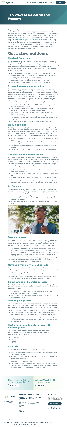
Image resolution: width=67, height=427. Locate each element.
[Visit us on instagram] (54, 408)
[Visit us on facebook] (51, 408)
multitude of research (34, 65)
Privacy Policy (7, 419)
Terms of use (18, 419)
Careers (38, 400)
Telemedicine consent (26, 419)
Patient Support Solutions (21, 410)
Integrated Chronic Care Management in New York (26, 422)
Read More (41, 385)
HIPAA (12, 419)
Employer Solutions (21, 406)
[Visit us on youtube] (56, 408)
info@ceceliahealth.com (9, 407)
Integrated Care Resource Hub (46, 422)
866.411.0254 (7, 404)
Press (37, 402)
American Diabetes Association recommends (27, 39)
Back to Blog (13, 385)
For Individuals (31, 403)
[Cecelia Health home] (7, 2)
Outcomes (30, 401)
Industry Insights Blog (31, 398)
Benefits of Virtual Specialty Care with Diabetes (25, 424)
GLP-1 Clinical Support (22, 403)
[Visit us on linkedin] (48, 408)
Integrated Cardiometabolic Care (23, 399)
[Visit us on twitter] (59, 408)
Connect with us (54, 403)
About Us (38, 397)
